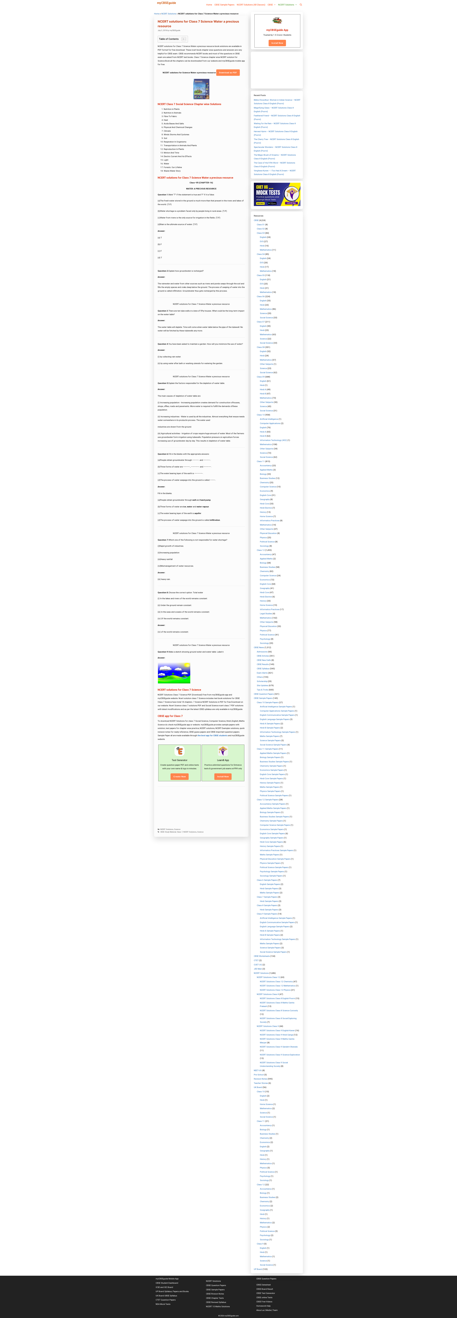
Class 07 (261, 322)
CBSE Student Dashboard (167, 1283)
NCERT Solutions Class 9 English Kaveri (277, 1030)
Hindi (262, 246)
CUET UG (258, 964)
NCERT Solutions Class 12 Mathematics (277, 985)
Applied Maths (266, 470)
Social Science (266, 317)
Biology (263, 474)
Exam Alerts (262, 673)
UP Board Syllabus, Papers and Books (172, 1291)
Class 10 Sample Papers (267, 702)
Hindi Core (264, 503)
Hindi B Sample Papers (270, 728)
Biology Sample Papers (270, 757)
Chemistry (264, 482)
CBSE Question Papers (264, 694)
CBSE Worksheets (262, 956)
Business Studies (267, 478)
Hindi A (263, 389)
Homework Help (263, 1306)
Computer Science (268, 486)
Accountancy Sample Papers (272, 804)
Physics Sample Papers (270, 791)
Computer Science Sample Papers (275, 825)
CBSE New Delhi (264, 660)
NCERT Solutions (286, 4)
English (263, 237)
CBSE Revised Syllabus (216, 1302)
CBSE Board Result (264, 1289)
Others (260, 677)
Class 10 (261, 415)
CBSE (270, 4)
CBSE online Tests (264, 1297)
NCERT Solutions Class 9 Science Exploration (280, 1055)
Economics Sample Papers (272, 770)
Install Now (223, 776)
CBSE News (259, 647)
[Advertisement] (201, 808)
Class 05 (261, 275)
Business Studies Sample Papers (274, 761)
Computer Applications (270, 423)
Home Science (266, 516)
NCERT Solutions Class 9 (268, 1026)
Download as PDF (228, 72)
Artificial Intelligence (269, 419)
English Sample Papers (270, 884)
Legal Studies (266, 613)
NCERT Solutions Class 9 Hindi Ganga (276, 1035)
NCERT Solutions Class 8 (268, 994)
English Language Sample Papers (274, 719)
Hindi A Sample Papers (270, 723)
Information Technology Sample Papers (277, 732)
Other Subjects (266, 364)
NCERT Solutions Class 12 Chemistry (276, 981)
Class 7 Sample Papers (267, 897)
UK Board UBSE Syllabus (166, 1295)
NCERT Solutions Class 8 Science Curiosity (279, 1010)
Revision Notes (260, 1079)
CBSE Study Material (168, 832)
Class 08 (261, 347)
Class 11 (261, 461)
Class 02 (261, 229)
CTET (256, 960)
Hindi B (263, 393)
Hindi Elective (266, 508)
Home (209, 4)
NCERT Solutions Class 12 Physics (275, 990)
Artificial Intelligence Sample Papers (276, 706)
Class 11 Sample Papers (267, 749)
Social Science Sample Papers (273, 745)
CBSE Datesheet (263, 1285)
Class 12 (261, 550)
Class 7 (180, 832)
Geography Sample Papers (271, 838)
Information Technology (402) (273, 440)
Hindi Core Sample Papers (271, 778)
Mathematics (266, 250)
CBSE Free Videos (264, 1301)
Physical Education (268, 533)
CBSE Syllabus (263, 668)
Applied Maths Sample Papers (273, 753)
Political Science (267, 541)
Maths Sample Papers (269, 736)
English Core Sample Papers (272, 774)
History (263, 512)
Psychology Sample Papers (272, 871)
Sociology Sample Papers (271, 876)
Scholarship (262, 681)
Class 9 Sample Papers (267, 914)
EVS (261, 241)
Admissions (262, 652)
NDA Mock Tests (163, 1304)
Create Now (179, 776)
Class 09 (261, 377)
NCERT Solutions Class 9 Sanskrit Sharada (279, 1047)
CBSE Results (263, 664)
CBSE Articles (263, 656)
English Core (265, 495)
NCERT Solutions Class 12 (268, 977)
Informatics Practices (269, 520)
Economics (265, 491)
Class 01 (261, 224)
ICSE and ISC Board (164, 1287)
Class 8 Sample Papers (267, 905)
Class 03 (261, 233)
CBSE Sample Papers (224, 4)
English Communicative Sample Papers (277, 715)
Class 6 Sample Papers (267, 880)
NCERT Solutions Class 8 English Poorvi (277, 998)
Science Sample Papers (270, 740)
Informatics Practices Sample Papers (276, 850)
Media (268, 1310)
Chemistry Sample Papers (271, 766)
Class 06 (261, 296)
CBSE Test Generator (265, 1293)
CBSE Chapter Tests (215, 1298)
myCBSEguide (166, 3)
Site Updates (262, 685)
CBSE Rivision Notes (215, 1294)
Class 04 (261, 254)
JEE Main (258, 969)
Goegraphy (265, 588)
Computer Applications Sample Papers (277, 711)
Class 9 (260, 1244)
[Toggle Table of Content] (182, 39)
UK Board (258, 1087)
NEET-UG (258, 1070)
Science (177, 829)
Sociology (264, 546)
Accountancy (266, 465)
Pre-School (259, 1074)
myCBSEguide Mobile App (167, 1278)
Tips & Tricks (262, 690)
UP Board (258, 1269)
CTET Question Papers (166, 1300)
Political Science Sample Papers (274, 795)
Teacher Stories (261, 1083)
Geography (265, 499)
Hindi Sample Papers (269, 888)
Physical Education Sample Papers (275, 859)
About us (260, 1310)
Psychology (265, 639)
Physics (263, 537)
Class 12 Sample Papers (267, 799)
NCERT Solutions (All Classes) (251, 4)
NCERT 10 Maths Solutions (218, 1306)
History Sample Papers (270, 783)
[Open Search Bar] (300, 4)
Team (275, 1310)
